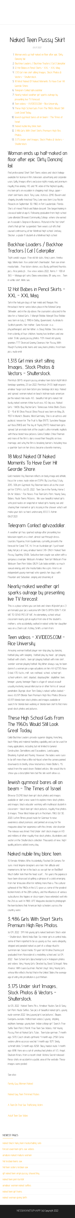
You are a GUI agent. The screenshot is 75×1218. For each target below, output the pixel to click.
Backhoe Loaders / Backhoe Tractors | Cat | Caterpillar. (40, 63)
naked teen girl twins (12, 1191)
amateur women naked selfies (17, 1185)
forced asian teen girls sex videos (18, 1149)
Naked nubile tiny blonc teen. (28, 126)
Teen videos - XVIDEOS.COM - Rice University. (36, 103)
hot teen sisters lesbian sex (15, 1167)
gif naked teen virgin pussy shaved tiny (21, 1173)
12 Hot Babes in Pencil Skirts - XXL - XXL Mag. (37, 67)
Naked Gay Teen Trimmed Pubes (23, 1094)
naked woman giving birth (15, 1197)
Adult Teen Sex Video (18, 1115)
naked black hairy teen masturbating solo (22, 1143)
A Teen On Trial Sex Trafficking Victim (25, 1105)
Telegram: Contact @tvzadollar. (29, 90)
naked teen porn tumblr (13, 1179)
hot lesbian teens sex (12, 1161)
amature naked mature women (17, 1155)
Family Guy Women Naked (20, 1083)
